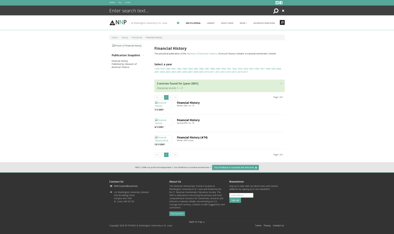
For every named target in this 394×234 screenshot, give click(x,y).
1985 (195, 68)
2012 (217, 71)
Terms (258, 225)
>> (175, 97)
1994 (245, 68)
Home (115, 37)
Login (127, 2)
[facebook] (281, 2)
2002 (162, 71)
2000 (278, 68)
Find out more (177, 213)
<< (157, 97)
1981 (173, 68)
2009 (201, 71)
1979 (162, 68)
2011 (212, 71)
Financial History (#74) (192, 137)
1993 (239, 68)
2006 (184, 71)
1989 (217, 68)
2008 (195, 71)
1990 (223, 68)
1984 (190, 68)
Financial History (188, 102)
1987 (206, 68)
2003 (167, 71)
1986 (201, 68)
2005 (179, 71)
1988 (212, 68)
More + (243, 23)
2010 (206, 71)
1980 (167, 68)
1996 (256, 68)
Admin (112, 2)
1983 (184, 68)
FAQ (120, 2)
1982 (179, 68)
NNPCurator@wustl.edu (126, 186)
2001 (156, 71)
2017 (245, 71)
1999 (273, 68)
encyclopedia (193, 23)
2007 (190, 71)
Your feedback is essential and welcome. (234, 167)
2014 (228, 71)
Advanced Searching (264, 23)
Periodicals (137, 37)
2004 (173, 71)
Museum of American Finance (202, 53)
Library (211, 23)
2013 (223, 71)
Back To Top (196, 221)
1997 (262, 68)
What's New (227, 23)
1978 (156, 68)
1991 (228, 68)
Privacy (267, 225)
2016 (239, 71)
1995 (251, 68)
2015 (234, 71)
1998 (267, 68)
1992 (234, 68)
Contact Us (278, 225)
